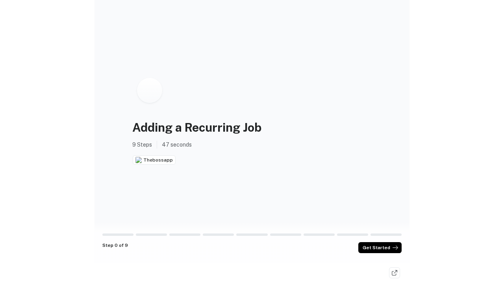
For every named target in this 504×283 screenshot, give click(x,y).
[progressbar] (117, 234)
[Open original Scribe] (394, 272)
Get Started (376, 247)
